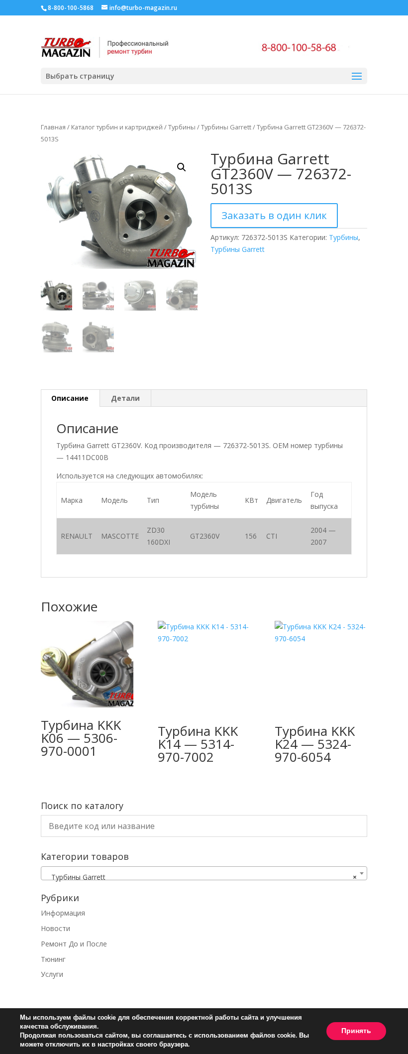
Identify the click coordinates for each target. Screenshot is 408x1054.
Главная (53, 126)
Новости (55, 928)
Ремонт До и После (74, 943)
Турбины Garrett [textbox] (201, 877)
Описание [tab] (70, 398)
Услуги (52, 974)
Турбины (182, 126)
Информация (63, 913)
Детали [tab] (125, 398)
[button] (182, 167)
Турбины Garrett (226, 126)
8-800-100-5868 (71, 7)
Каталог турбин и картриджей (117, 126)
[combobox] (204, 873)
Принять (356, 1031)
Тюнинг (53, 959)
